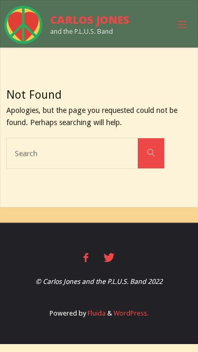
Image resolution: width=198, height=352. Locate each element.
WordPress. (131, 313)
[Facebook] (86, 258)
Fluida (96, 313)
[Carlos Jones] (23, 24)
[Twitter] (109, 258)
